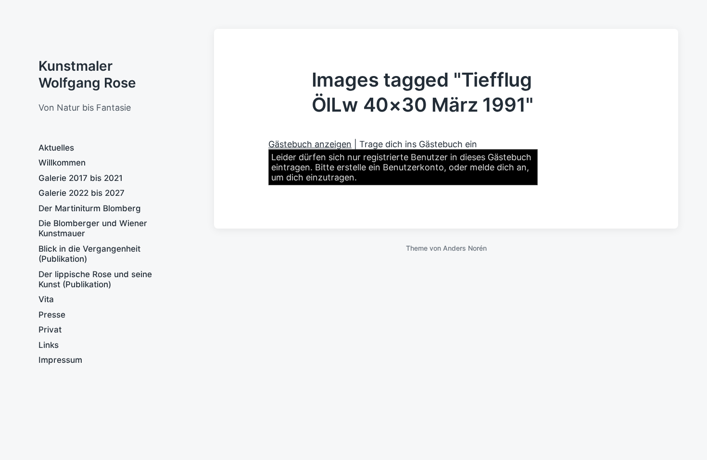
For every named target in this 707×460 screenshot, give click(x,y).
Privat (50, 329)
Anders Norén (465, 248)
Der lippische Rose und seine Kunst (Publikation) (95, 279)
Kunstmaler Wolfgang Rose (87, 74)
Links (48, 345)
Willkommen (62, 162)
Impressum (60, 360)
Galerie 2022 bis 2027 (81, 193)
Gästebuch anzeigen (310, 144)
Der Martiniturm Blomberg (89, 208)
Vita (46, 299)
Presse (51, 314)
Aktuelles (56, 148)
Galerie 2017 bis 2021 (80, 178)
